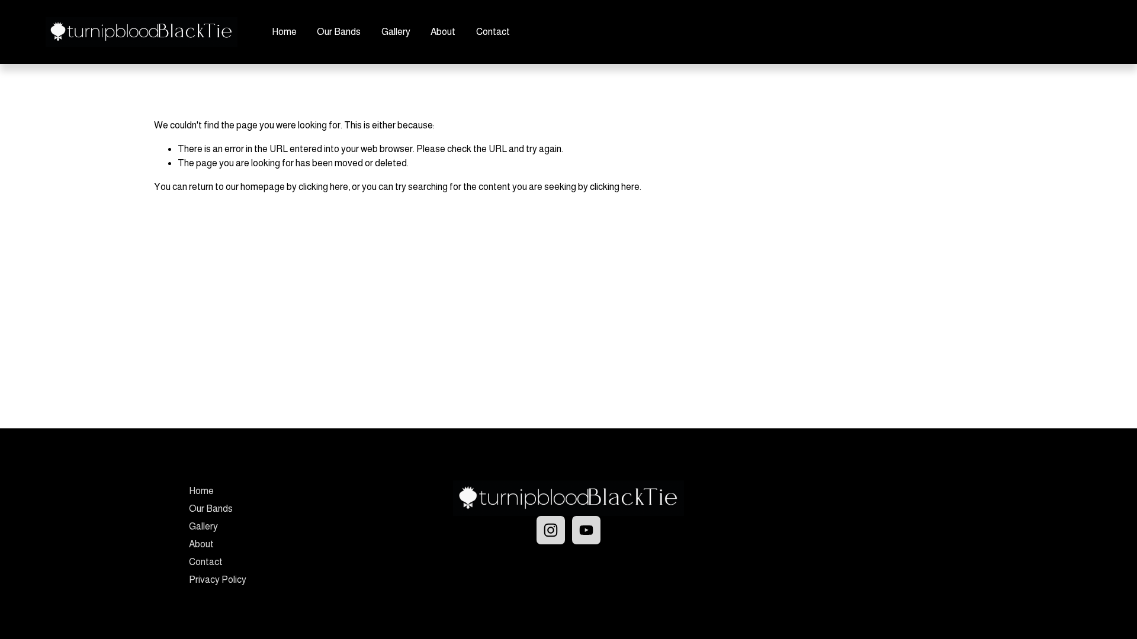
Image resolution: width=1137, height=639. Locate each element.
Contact (493, 32)
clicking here (323, 187)
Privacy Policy (217, 580)
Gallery (395, 32)
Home (284, 32)
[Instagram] (551, 530)
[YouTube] (586, 530)
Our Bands (339, 32)
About (443, 32)
